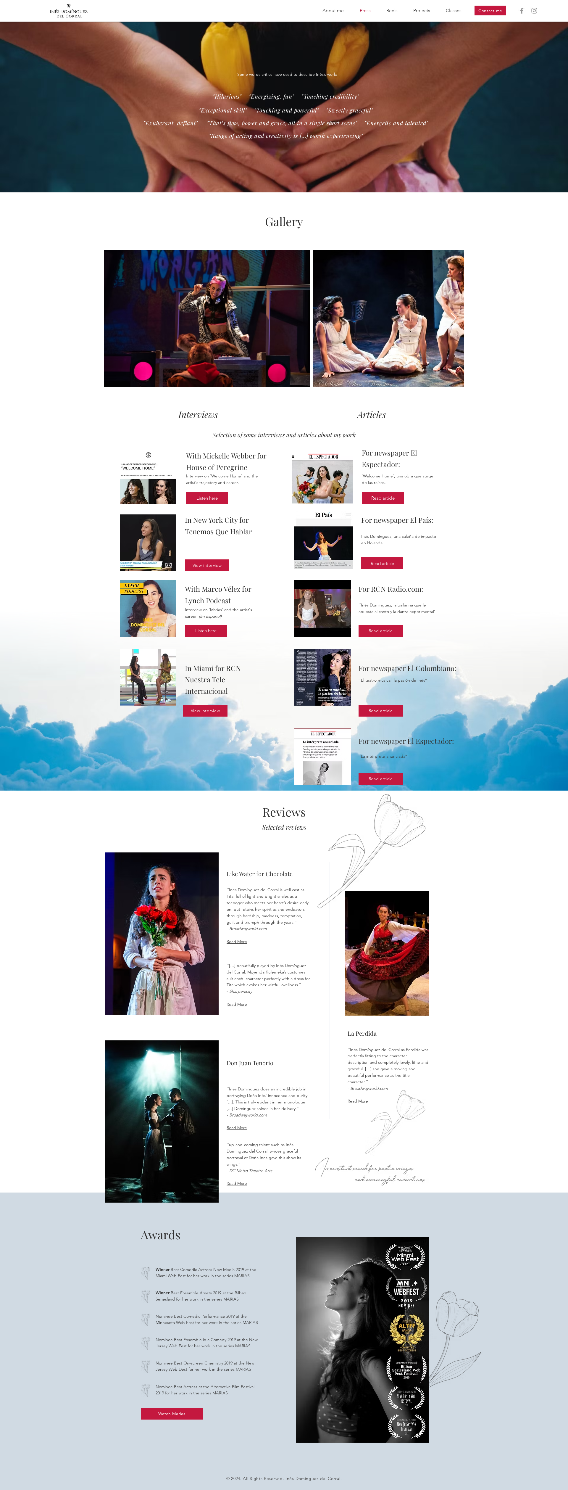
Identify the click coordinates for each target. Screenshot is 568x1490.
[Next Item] (453, 318)
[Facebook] (522, 11)
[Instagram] (534, 11)
